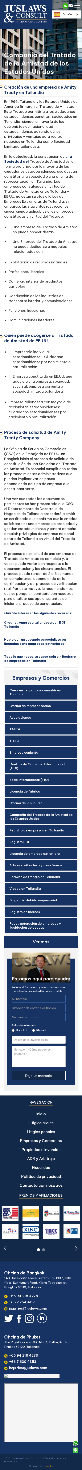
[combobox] (66, 14)
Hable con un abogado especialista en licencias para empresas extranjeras (35, 642)
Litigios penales (41, 1132)
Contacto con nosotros (41, 1185)
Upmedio (48, 1466)
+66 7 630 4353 (22, 1362)
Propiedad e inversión (41, 1149)
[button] (77, 5)
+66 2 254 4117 (22, 1302)
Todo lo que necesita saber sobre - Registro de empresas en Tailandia (40, 659)
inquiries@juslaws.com (28, 1308)
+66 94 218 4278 (23, 1296)
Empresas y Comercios (41, 1141)
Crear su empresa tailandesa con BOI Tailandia (34, 624)
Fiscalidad (41, 1167)
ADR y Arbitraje (41, 1158)
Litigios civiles (41, 1123)
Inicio (41, 1114)
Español (67, 14)
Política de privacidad (41, 1176)
